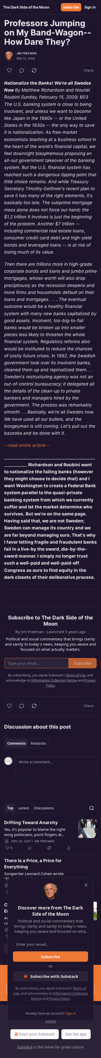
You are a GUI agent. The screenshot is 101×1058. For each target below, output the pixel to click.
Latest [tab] (23, 808)
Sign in (90, 7)
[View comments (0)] (22, 70)
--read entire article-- (26, 445)
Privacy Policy (59, 998)
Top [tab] (10, 808)
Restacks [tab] (38, 743)
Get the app (76, 1034)
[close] (86, 885)
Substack (25, 1047)
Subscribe (71, 7)
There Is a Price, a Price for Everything (33, 863)
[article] (50, 835)
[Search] (91, 808)
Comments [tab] (16, 743)
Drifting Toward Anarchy (31, 822)
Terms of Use (75, 675)
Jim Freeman (27, 53)
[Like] (9, 70)
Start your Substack (37, 1034)
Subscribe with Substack (54, 976)
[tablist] (26, 743)
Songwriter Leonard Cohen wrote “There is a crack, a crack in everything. (33, 876)
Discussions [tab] (44, 808)
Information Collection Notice (54, 680)
